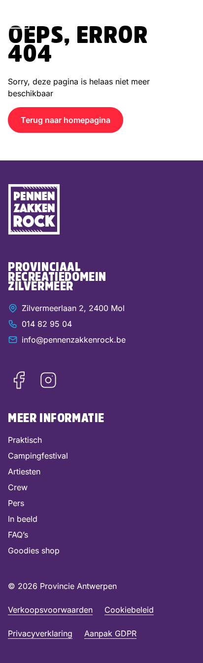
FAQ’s (18, 535)
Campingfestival (38, 456)
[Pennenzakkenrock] (19, 18)
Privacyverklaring (40, 633)
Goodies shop (34, 550)
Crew (18, 487)
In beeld (22, 519)
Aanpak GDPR (110, 633)
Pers (16, 503)
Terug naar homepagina (65, 120)
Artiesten (24, 471)
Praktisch (25, 440)
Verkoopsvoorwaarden (50, 610)
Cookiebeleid (129, 610)
